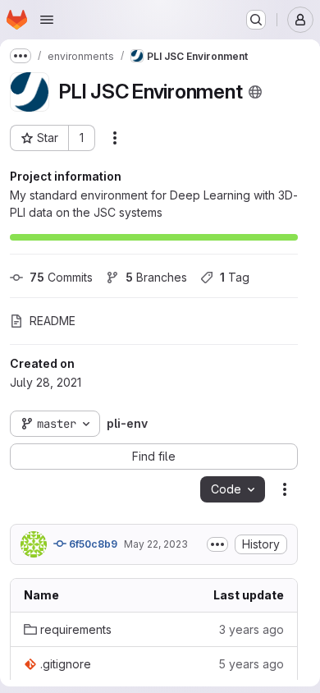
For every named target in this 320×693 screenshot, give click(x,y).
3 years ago (251, 629)
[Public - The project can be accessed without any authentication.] (255, 92)
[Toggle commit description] (217, 544)
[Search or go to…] (256, 20)
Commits (61, 277)
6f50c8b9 (91, 544)
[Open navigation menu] (47, 20)
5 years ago (251, 664)
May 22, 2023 (156, 544)
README (52, 321)
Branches (156, 277)
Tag (234, 277)
